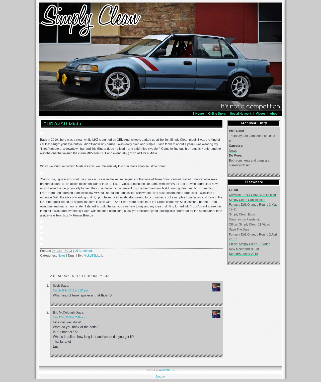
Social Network (241, 113)
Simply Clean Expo (242, 214)
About (274, 113)
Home (199, 113)
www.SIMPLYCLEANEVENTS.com (252, 194)
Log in (160, 376)
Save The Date (239, 229)
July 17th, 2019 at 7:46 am (69, 317)
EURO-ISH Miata (62, 123)
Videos (261, 113)
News (61, 255)
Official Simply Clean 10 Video (249, 244)
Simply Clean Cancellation (247, 199)
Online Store (217, 113)
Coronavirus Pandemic (244, 219)
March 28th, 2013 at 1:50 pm (70, 290)
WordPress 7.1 (167, 370)
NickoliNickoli (93, 255)
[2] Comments (83, 251)
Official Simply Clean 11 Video (249, 224)
